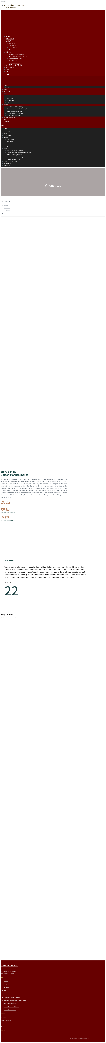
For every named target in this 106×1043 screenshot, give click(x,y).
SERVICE (8, 52)
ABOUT (8, 41)
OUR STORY (12, 43)
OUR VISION (12, 45)
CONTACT (9, 69)
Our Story (6, 205)
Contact (3, 1030)
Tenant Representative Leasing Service (19, 56)
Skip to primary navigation (14, 5)
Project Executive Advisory (16, 61)
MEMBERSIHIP (11, 67)
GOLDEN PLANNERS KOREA (9, 966)
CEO (10, 49)
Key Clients (7, 211)
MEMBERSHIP (7, 119)
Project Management (14, 63)
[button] (53, 125)
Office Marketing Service (15, 58)
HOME (8, 36)
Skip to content (10, 7)
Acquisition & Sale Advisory (16, 54)
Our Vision (7, 208)
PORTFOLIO (10, 39)
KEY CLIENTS (13, 47)
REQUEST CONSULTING (14, 65)
